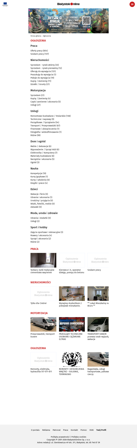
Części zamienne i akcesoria (44, 101)
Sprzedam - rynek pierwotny (44, 68)
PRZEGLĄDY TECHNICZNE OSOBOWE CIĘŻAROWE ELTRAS (71, 336)
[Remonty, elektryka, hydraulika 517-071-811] (43, 359)
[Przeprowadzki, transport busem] (43, 324)
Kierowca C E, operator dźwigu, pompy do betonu (71, 271)
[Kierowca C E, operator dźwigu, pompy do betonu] (72, 260)
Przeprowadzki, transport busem (43, 335)
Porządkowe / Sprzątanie (43, 122)
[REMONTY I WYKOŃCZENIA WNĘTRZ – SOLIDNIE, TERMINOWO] (72, 359)
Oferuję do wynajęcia (41, 71)
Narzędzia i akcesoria (41, 159)
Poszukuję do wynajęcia (42, 74)
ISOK (92, 430)
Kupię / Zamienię (39, 81)
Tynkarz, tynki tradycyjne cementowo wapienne (42, 271)
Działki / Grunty (38, 84)
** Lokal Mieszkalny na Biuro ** (98, 304)
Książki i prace (37, 183)
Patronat (56, 430)
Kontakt (74, 430)
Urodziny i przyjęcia (40, 200)
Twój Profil (101, 430)
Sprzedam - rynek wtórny (43, 65)
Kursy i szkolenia (39, 180)
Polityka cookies (78, 437)
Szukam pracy (37, 54)
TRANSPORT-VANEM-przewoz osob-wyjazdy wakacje (98, 336)
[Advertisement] (68, 400)
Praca (65, 430)
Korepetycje (36, 173)
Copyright (51, 439)
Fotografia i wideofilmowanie (45, 132)
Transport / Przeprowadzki (43, 125)
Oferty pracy (36, 50)
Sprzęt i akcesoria (39, 238)
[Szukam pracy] (100, 260)
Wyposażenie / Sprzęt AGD (43, 149)
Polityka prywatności (60, 437)
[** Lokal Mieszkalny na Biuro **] (100, 293)
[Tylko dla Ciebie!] (43, 293)
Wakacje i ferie (38, 194)
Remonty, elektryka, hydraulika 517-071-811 (41, 370)
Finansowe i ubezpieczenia (43, 129)
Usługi (34, 105)
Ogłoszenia (47, 36)
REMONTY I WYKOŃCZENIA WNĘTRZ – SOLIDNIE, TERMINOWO (71, 371)
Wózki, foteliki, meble (41, 203)
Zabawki (35, 207)
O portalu (35, 430)
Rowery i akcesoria (40, 235)
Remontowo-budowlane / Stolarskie (48, 116)
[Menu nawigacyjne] (132, 4)
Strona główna (36, 36)
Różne (33, 135)
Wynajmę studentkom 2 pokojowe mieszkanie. (70, 304)
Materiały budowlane (41, 156)
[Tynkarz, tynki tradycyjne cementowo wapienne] (43, 260)
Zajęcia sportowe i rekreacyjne (45, 232)
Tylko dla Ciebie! (39, 303)
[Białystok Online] (68, 4)
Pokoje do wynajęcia (40, 78)
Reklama (46, 430)
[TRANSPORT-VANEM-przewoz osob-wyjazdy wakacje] (100, 324)
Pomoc (84, 430)
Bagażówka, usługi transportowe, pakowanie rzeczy (99, 371)
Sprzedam (35, 95)
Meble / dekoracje (39, 146)
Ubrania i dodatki (39, 218)
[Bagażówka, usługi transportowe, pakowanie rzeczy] (100, 359)
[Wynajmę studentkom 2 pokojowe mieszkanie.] (72, 293)
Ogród (33, 162)
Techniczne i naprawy (41, 119)
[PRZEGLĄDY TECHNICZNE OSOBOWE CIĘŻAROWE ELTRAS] (72, 324)
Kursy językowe (38, 176)
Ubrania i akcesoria (40, 197)
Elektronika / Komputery (42, 152)
